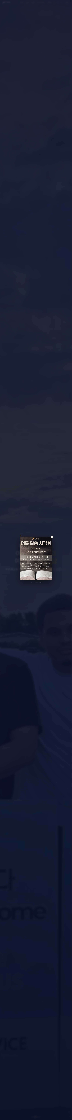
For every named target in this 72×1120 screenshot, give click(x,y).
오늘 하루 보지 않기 (34, 582)
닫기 (40, 582)
